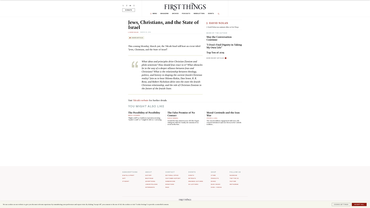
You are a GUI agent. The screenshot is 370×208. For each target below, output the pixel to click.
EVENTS (192, 172)
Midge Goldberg (134, 115)
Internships (150, 187)
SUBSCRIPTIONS (129, 172)
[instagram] (134, 5)
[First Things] (185, 6)
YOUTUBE (233, 181)
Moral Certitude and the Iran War (223, 114)
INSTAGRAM (234, 184)
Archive (175, 13)
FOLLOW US (235, 172)
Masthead (149, 178)
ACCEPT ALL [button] (359, 204)
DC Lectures (193, 184)
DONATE (128, 10)
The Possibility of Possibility (144, 112)
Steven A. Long (212, 118)
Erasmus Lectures (195, 181)
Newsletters (199, 13)
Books (213, 181)
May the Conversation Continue (219, 38)
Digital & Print (128, 175)
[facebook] (126, 5)
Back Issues (215, 184)
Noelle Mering (172, 118)
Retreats (192, 178)
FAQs (167, 187)
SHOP (213, 172)
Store (213, 175)
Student (125, 181)
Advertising (150, 181)
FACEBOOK (233, 175)
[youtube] (130, 5)
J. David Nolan (133, 32)
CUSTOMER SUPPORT (173, 178)
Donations (169, 184)
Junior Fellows (151, 184)
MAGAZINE (164, 13)
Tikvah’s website (140, 100)
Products (215, 178)
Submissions (170, 181)
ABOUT (148, 172)
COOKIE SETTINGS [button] (341, 204)
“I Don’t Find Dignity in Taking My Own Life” (224, 46)
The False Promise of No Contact (181, 114)
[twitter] (123, 5)
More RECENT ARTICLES (215, 58)
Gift (124, 178)
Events (211, 13)
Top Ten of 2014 (215, 52)
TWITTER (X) (234, 178)
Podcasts (186, 13)
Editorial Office (172, 175)
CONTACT (170, 172)
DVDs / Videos (216, 187)
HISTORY (148, 175)
